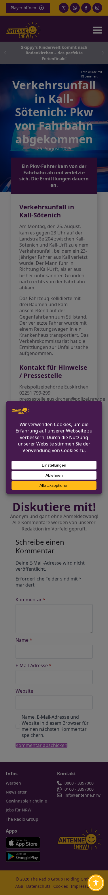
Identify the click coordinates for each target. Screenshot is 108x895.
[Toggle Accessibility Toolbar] (96, 883)
